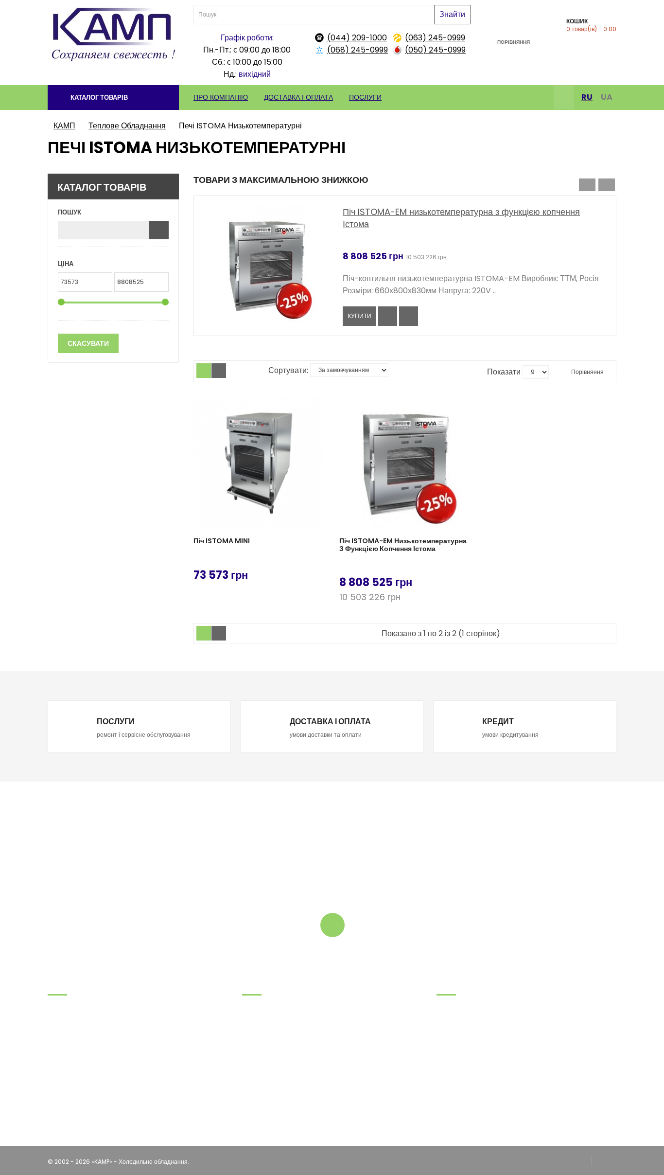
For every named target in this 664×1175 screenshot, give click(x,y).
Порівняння (587, 372)
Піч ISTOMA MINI (221, 541)
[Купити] (318, 573)
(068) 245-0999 (357, 49)
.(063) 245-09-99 (74, 1043)
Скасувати (88, 343)
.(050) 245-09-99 (74, 1055)
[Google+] (603, 1161)
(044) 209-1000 (357, 37)
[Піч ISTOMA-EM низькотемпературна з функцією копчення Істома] (405, 462)
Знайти (452, 14)
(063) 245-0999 (435, 37)
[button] (113, 97)
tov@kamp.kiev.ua (75, 1079)
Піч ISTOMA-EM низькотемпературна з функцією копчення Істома (403, 544)
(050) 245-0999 (435, 49)
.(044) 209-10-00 (73, 1067)
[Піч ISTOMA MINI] (259, 462)
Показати (504, 371)
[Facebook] (564, 98)
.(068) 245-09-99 (74, 1031)
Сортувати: (288, 370)
